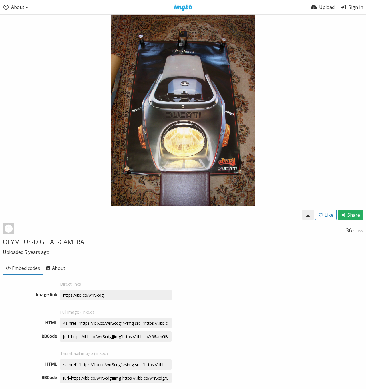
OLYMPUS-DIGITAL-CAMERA (43, 241)
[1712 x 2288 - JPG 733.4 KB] (308, 215)
